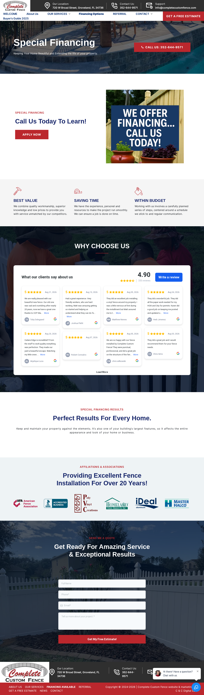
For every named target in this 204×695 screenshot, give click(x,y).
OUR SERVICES (57, 13)
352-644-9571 (129, 7)
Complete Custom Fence (153, 686)
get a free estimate (183, 16)
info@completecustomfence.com (175, 7)
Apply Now (31, 134)
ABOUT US (15, 686)
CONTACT (142, 13)
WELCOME (10, 13)
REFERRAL (120, 13)
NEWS (43, 690)
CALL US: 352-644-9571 (164, 47)
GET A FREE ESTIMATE (23, 690)
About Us (32, 13)
